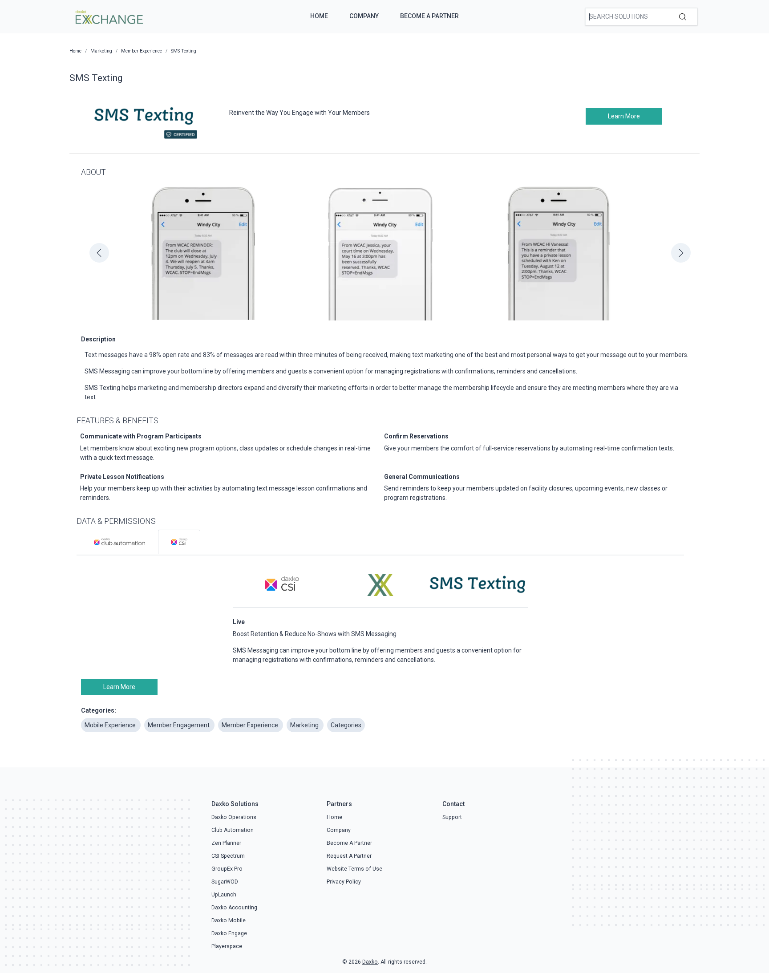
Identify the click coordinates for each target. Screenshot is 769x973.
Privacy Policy (344, 882)
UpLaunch (223, 895)
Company (364, 16)
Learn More (624, 116)
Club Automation (232, 830)
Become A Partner (429, 16)
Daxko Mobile (228, 920)
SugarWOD (224, 882)
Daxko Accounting (234, 907)
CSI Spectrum (228, 856)
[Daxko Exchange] (108, 16)
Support (452, 817)
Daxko (370, 962)
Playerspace (226, 946)
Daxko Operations (233, 817)
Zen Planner (226, 843)
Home (319, 16)
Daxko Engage (229, 933)
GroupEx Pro (227, 869)
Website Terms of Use (354, 869)
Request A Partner (349, 856)
